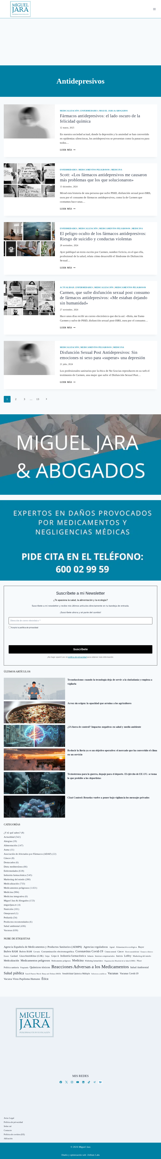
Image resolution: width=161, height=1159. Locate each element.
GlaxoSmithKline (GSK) (31, 956)
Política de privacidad (13, 1122)
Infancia (90, 956)
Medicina (116, 170)
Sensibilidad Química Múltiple (76, 973)
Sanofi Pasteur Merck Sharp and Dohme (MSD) (43, 974)
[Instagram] (72, 1082)
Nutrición (8, 909)
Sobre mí (7, 1126)
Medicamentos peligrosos (94, 170)
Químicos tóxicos (40, 967)
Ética (45, 978)
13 (37, 399)
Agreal (112, 947)
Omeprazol (9, 913)
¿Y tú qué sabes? (12, 832)
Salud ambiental (12, 926)
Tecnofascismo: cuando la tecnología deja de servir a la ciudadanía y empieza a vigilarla (109, 681)
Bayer (141, 947)
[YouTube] (77, 1082)
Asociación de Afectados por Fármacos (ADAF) (27, 854)
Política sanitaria (11, 967)
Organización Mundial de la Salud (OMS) (119, 961)
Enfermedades (89, 111)
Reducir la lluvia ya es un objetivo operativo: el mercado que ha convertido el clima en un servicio (112, 752)
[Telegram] (94, 1082)
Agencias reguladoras (95, 946)
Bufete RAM (11, 951)
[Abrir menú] (154, 9)
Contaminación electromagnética (57, 951)
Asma (6, 849)
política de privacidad (29, 627)
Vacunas (8, 930)
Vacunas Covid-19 (129, 973)
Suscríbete (80, 649)
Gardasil (14, 956)
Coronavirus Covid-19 (89, 951)
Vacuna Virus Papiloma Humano (22, 978)
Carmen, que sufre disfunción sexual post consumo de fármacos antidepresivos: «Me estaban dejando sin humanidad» (105, 298)
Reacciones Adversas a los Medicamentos (90, 966)
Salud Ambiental (139, 967)
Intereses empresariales (105, 956)
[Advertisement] (80, 42)
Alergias (8, 841)
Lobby (127, 955)
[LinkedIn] (83, 1082)
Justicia (119, 956)
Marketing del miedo (14, 879)
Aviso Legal (9, 1118)
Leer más (67, 150)
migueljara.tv (10, 905)
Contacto (8, 1130)
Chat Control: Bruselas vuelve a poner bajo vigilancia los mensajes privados (108, 797)
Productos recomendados (16, 922)
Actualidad (67, 287)
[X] (66, 1082)
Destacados (9, 862)
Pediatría (8, 917)
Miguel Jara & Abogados (113, 111)
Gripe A (55, 956)
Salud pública (14, 973)
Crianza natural (110, 952)
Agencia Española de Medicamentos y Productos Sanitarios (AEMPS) (43, 946)
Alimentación (10, 845)
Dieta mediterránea (13, 866)
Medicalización (69, 111)
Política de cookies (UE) (14, 1134)
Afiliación (8, 1138)
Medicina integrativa (14, 896)
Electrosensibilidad (132, 952)
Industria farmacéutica (15, 875)
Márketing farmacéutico (94, 961)
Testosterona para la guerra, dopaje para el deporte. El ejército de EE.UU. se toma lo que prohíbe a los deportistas (112, 776)
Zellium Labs (93, 1155)
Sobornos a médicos (98, 974)
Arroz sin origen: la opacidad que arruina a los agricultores (99, 703)
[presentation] (29, 121)
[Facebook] (60, 1082)
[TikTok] (88, 1082)
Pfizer (139, 961)
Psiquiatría (24, 967)
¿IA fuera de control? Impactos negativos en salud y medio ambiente (104, 727)
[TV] (100, 1082)
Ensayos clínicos (147, 952)
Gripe (47, 956)
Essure (6, 956)
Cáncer (7, 858)
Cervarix (36, 952)
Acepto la (24, 627)
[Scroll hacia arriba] (155, 1132)
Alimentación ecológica (126, 947)
